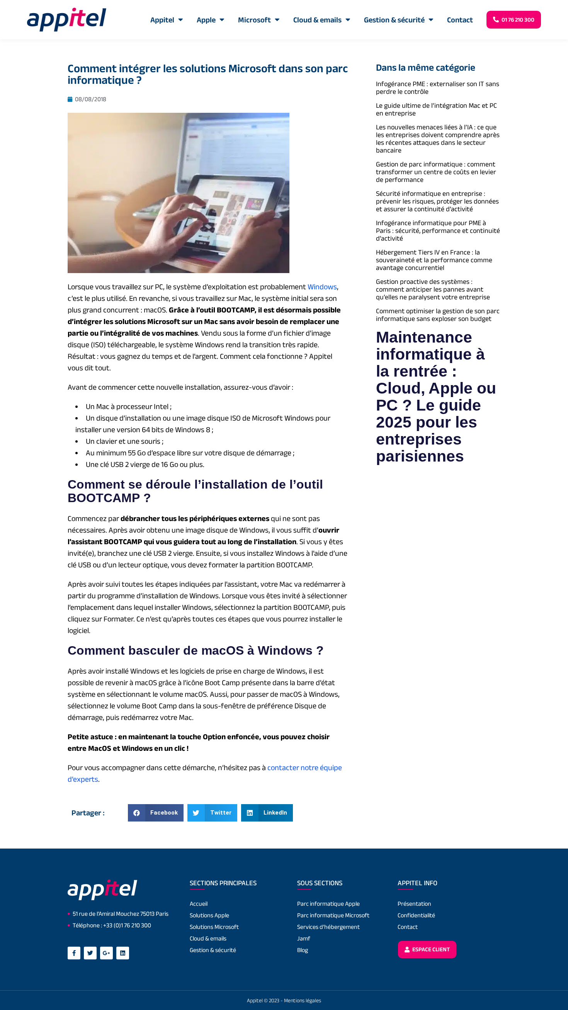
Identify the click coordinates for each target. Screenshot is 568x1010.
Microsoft (254, 19)
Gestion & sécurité (394, 19)
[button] (156, 813)
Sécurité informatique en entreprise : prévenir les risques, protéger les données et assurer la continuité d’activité (437, 201)
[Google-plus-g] (106, 953)
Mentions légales (302, 1000)
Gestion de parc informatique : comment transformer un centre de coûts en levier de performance (436, 171)
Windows (322, 286)
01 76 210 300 (517, 19)
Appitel (162, 19)
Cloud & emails (317, 19)
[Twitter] (90, 953)
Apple (206, 19)
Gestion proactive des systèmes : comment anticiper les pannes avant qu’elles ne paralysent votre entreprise (433, 289)
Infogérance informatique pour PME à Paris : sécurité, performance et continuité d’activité (438, 230)
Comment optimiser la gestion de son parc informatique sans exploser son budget (438, 315)
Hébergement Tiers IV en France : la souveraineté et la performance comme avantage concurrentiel (434, 260)
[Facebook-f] (74, 953)
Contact (460, 19)
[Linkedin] (122, 953)
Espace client (430, 949)
